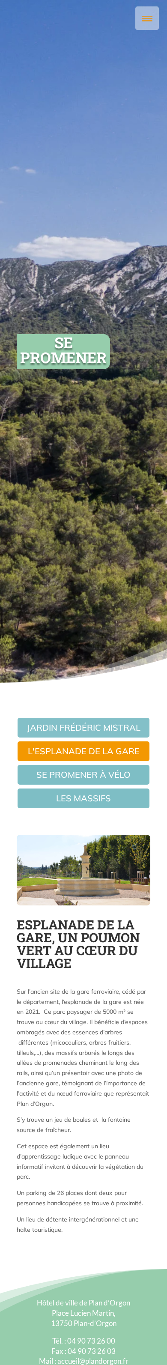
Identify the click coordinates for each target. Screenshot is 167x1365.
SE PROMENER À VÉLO (83, 774)
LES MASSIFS (83, 798)
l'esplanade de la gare (84, 751)
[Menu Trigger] (147, 18)
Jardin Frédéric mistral (83, 727)
